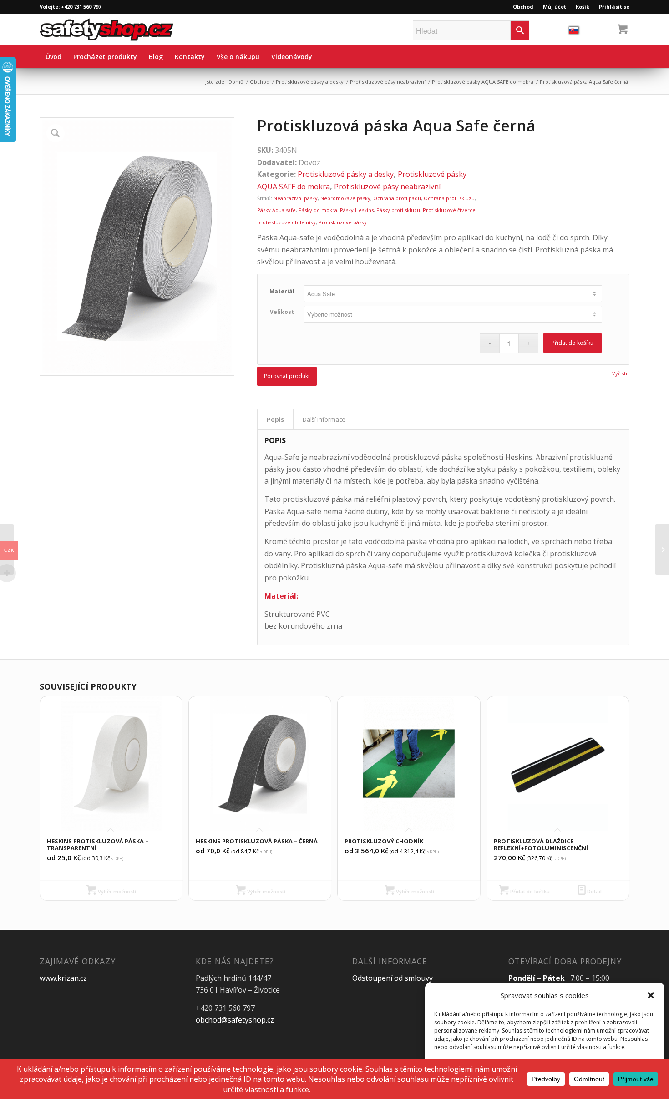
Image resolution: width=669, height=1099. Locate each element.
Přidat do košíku (572, 343)
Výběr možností (116, 891)
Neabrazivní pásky (296, 198)
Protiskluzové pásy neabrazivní (388, 81)
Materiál (281, 291)
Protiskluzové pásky (343, 222)
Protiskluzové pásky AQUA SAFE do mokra (482, 81)
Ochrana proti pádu (397, 198)
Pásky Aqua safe (276, 210)
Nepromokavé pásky (345, 198)
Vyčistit (620, 373)
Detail (594, 891)
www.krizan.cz (63, 978)
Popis (275, 419)
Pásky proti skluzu (398, 210)
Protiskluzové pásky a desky (310, 81)
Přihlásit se (614, 6)
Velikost (282, 312)
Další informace (324, 419)
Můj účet (554, 6)
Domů (235, 81)
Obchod (523, 6)
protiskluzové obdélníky (286, 222)
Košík (582, 6)
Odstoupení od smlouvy (392, 978)
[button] (650, 995)
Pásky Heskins (357, 210)
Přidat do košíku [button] (529, 891)
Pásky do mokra (318, 210)
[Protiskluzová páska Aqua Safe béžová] (662, 549)
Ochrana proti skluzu (449, 198)
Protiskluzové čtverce (449, 210)
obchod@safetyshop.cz (235, 1020)
